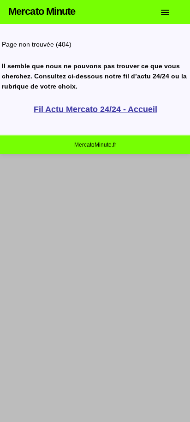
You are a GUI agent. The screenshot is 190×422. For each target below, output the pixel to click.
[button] (172, 10)
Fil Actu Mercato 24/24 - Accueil (95, 109)
